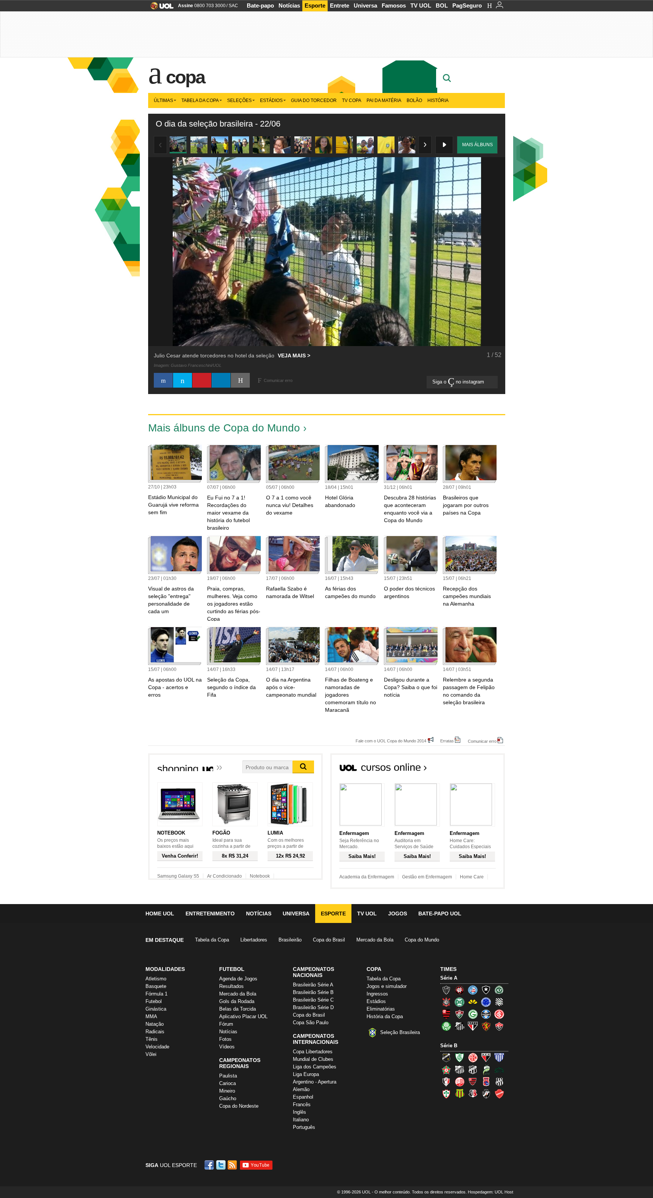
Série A (448, 978)
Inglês (299, 1112)
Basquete (155, 986)
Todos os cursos (479, 769)
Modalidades (165, 969)
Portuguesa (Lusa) (446, 1094)
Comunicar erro (482, 741)
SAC (233, 5)
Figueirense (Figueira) (499, 1002)
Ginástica (155, 1009)
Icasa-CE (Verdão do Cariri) (499, 1070)
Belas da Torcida (237, 1009)
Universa (365, 5)
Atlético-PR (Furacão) (459, 990)
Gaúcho (227, 1098)
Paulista (228, 1076)
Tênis (151, 1039)
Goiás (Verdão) (473, 1014)
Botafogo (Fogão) (486, 990)
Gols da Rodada (236, 1001)
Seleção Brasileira (400, 1032)
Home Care (472, 877)
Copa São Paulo (310, 1022)
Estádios (271, 100)
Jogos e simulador (387, 986)
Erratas (447, 741)
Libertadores (253, 940)
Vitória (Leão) (499, 1026)
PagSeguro (467, 5)
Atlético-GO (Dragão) (486, 1057)
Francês (302, 1104)
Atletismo (155, 979)
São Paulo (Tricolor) (473, 1026)
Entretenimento (210, 913)
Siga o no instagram (459, 382)
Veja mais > (294, 355)
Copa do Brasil (329, 940)
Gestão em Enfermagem (427, 877)
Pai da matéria (384, 100)
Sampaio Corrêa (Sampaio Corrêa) (459, 1094)
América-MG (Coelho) (459, 1057)
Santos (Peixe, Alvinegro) (459, 1026)
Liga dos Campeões (314, 1067)
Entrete (339, 5)
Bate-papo (260, 5)
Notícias (289, 5)
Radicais (154, 1031)
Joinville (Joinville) (446, 1082)
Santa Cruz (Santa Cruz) (473, 1094)
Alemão (301, 1089)
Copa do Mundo (422, 940)
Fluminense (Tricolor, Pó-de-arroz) (459, 1014)
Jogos (397, 913)
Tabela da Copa (200, 100)
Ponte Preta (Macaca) (499, 1082)
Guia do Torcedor (314, 100)
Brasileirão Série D (313, 1007)
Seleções (239, 100)
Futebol (153, 1001)
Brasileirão (290, 940)
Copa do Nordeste (238, 1106)
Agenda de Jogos (238, 979)
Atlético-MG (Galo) (446, 990)
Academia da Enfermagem (366, 877)
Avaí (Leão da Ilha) (499, 1057)
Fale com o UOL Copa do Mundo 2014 (391, 741)
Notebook (260, 876)
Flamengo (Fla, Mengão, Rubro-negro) (446, 1014)
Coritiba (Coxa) (459, 1002)
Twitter (221, 1165)
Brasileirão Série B (313, 992)
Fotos (225, 1039)
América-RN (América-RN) (473, 1057)
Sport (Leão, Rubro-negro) (486, 1026)
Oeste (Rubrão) (473, 1082)
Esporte (315, 5)
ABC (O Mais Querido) (446, 1057)
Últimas (163, 100)
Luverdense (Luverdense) (486, 1070)
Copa (185, 77)
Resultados (231, 986)
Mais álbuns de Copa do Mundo (224, 428)
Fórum (226, 1024)
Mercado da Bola (374, 940)
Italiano (301, 1119)
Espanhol (303, 1097)
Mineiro (227, 1091)
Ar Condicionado (224, 876)
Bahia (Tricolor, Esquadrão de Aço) (473, 990)
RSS (232, 1165)
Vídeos (227, 1047)
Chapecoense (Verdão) (499, 990)
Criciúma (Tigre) (473, 1002)
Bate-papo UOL (439, 913)
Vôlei (150, 1054)
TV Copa (351, 100)
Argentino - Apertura (314, 1082)
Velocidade (157, 1047)
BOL (442, 5)
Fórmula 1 (156, 994)
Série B (448, 1045)
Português (304, 1127)
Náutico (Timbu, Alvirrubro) (459, 1082)
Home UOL (159, 913)
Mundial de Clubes (313, 1059)
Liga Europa (306, 1074)
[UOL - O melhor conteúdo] (159, 8)
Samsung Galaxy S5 (178, 876)
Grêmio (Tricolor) (486, 1014)
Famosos (394, 5)
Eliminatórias (381, 1009)
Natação (154, 1024)
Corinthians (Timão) (446, 1002)
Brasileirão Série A (313, 985)
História (438, 100)
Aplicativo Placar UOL (243, 1016)
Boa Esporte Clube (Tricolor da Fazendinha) (446, 1070)
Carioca (227, 1083)
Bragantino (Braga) (459, 1070)
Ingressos (377, 994)
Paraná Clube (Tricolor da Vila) (486, 1082)
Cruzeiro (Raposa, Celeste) (486, 1002)
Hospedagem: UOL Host (490, 1192)
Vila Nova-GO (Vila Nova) (499, 1094)
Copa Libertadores (313, 1051)
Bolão (414, 100)
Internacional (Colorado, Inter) (499, 1014)
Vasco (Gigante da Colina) (486, 1094)
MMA (151, 1016)
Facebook (210, 1165)
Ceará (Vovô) (473, 1070)
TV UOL (420, 5)
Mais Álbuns (477, 144)
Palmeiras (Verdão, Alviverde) (446, 1026)
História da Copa (385, 1016)
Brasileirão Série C (313, 1000)
